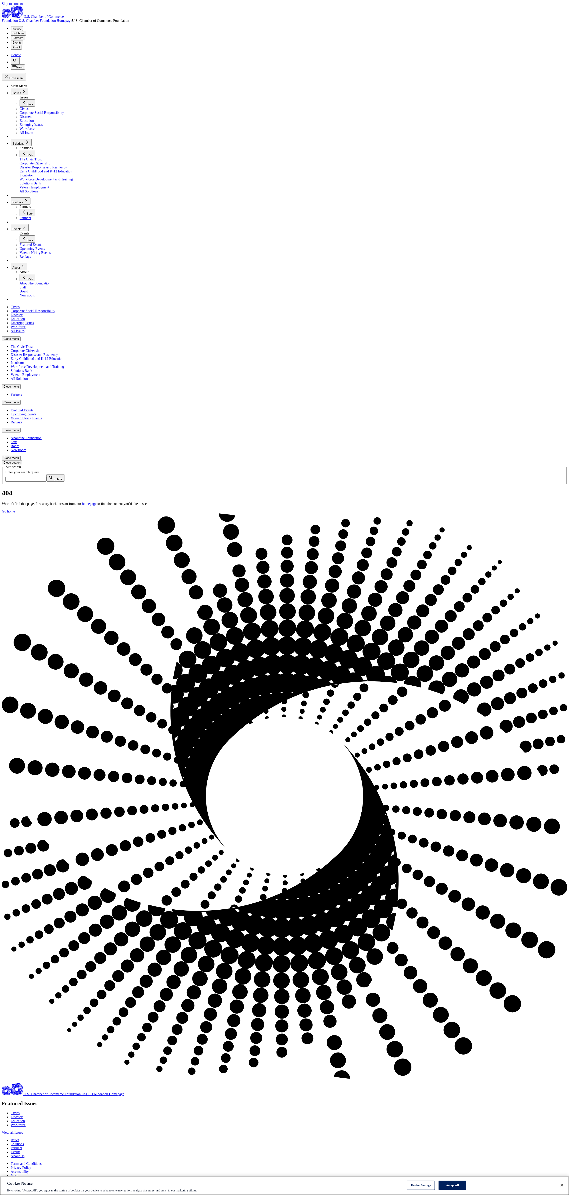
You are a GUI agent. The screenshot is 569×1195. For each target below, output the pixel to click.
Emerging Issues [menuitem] (22, 323)
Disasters (17, 1117)
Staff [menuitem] (14, 442)
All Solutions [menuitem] (20, 378)
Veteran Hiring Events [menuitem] (26, 418)
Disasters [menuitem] (17, 315)
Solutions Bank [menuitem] (21, 370)
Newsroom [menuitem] (18, 450)
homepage (89, 504)
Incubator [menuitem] (17, 362)
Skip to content (12, 4)
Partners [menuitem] (16, 394)
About (16, 47)
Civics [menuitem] (15, 307)
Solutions (18, 33)
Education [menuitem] (18, 319)
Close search (12, 462)
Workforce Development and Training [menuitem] (37, 366)
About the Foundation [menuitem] (26, 438)
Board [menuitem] (15, 446)
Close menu (11, 338)
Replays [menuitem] (16, 422)
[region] (284, 1185)
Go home (8, 511)
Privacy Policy (21, 1167)
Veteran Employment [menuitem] (25, 374)
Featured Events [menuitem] (22, 410)
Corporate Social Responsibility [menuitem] (33, 311)
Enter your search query (22, 472)
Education (18, 1121)
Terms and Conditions (26, 1163)
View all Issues (12, 1132)
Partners (17, 38)
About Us (17, 1156)
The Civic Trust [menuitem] (22, 346)
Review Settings (421, 1185)
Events (17, 42)
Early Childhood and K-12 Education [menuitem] (37, 358)
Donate (16, 55)
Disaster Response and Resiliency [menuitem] (34, 354)
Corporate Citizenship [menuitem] (26, 350)
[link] (15, 60)
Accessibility (20, 1171)
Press (14, 1175)
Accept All (452, 1185)
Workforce (18, 1125)
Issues (16, 28)
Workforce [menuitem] (18, 327)
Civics (15, 1113)
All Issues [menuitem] (17, 331)
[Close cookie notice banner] (562, 1185)
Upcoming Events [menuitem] (23, 414)
